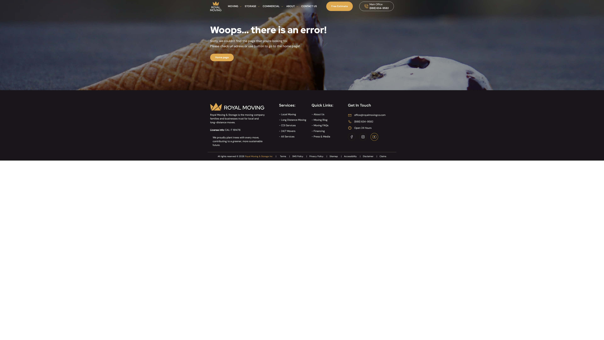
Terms (285, 156)
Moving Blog (320, 120)
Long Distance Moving (293, 120)
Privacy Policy (318, 156)
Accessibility (352, 156)
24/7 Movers (288, 131)
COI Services (288, 125)
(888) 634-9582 (379, 8)
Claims (383, 156)
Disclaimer (370, 156)
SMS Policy (299, 156)
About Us (319, 114)
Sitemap (335, 156)
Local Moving (288, 114)
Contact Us (309, 6)
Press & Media (322, 136)
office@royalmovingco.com (370, 114)
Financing (319, 131)
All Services (287, 136)
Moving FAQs (321, 125)
